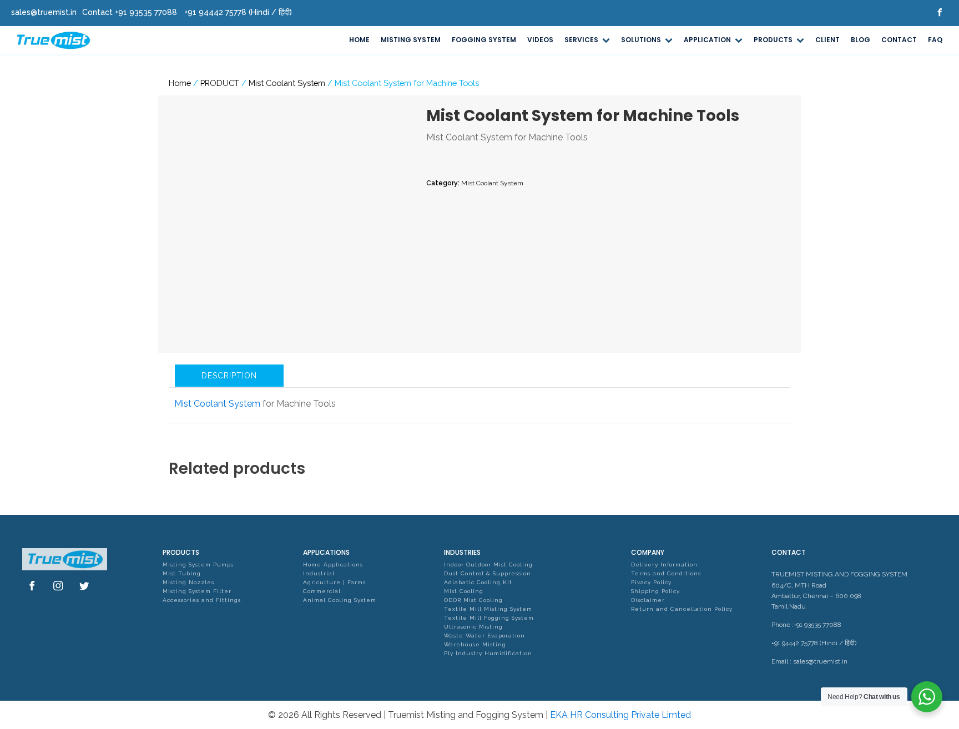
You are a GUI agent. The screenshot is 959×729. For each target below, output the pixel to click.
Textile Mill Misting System (488, 609)
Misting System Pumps (198, 564)
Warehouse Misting (475, 644)
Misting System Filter (197, 591)
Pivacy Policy (651, 582)
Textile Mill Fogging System (489, 618)
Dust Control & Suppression (487, 573)
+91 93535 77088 (817, 625)
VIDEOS (540, 39)
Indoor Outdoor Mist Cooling (488, 564)
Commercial (322, 591)
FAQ (935, 39)
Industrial (319, 573)
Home (180, 83)
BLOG (860, 39)
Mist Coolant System (287, 83)
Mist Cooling (463, 591)
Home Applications (333, 564)
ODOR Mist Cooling (473, 600)
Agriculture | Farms (334, 582)
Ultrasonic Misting (473, 627)
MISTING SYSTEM (411, 39)
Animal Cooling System (339, 600)
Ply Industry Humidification (488, 653)
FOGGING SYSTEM (484, 39)
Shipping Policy (655, 591)
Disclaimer (648, 600)
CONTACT (899, 39)
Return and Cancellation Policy (682, 609)
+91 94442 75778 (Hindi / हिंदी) (813, 643)
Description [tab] (229, 375)
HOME (359, 39)
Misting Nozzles (188, 582)
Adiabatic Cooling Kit (478, 582)
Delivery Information (664, 564)
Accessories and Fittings (202, 600)
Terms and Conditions (666, 573)
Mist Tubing (182, 573)
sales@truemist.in (820, 661)
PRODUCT (219, 83)
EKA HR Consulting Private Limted (620, 715)
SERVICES (581, 39)
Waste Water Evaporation (484, 635)
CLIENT (827, 39)
